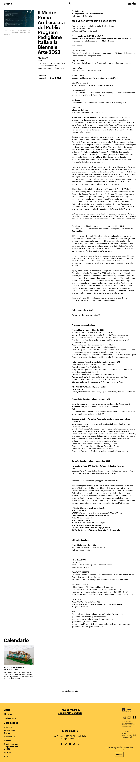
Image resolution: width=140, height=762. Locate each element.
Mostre (8, 714)
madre (132, 3)
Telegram (78, 744)
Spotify (74, 744)
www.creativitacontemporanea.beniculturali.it (92, 565)
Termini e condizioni (129, 735)
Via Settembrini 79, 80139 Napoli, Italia (70, 736)
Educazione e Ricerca (9, 731)
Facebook (42, 78)
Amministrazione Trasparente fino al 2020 (11, 746)
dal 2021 (7, 753)
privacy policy (128, 749)
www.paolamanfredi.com (110, 589)
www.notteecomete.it (81, 567)
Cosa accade (11, 722)
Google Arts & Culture (70, 712)
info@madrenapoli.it (70, 738)
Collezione (10, 718)
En (8, 756)
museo (8, 3)
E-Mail (58, 78)
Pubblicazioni (9, 737)
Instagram (70, 744)
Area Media (9, 740)
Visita (7, 709)
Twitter (51, 78)
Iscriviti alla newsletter (70, 691)
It (4, 756)
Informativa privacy (128, 737)
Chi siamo (8, 727)
